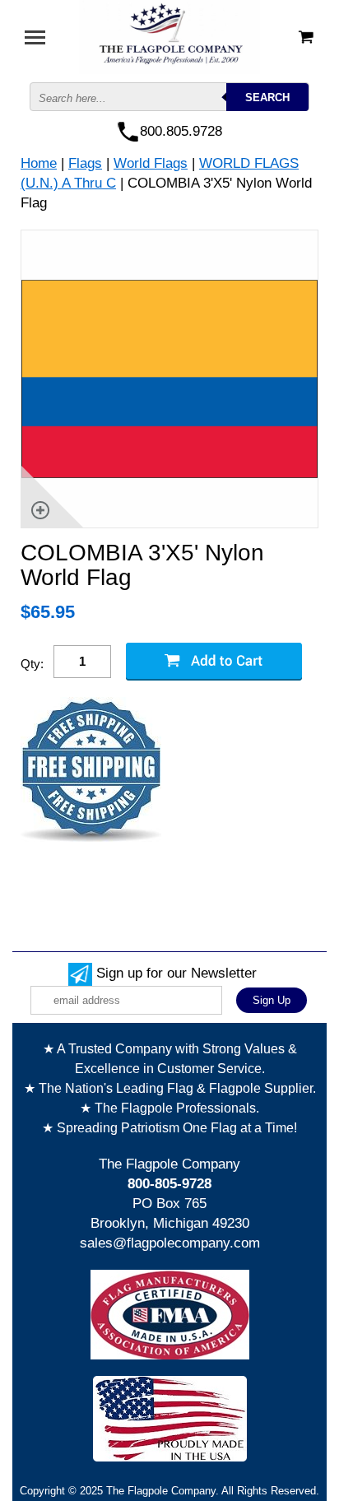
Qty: (32, 664)
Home (39, 163)
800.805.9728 (181, 131)
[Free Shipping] (91, 770)
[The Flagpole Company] (169, 36)
